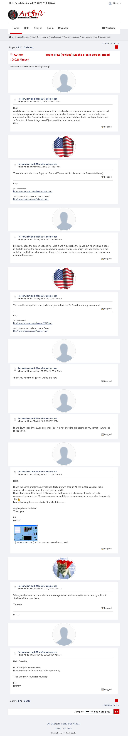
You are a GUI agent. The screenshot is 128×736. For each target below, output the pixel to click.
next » (116, 43)
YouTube (110, 28)
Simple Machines (74, 724)
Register (63, 28)
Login (50, 28)
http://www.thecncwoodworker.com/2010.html (32, 191)
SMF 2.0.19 (51, 724)
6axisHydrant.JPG (24, 542)
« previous (107, 43)
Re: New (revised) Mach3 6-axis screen (37, 99)
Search (38, 28)
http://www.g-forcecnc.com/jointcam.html (31, 199)
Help (26, 28)
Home (15, 28)
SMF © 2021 (62, 724)
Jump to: (79, 711)
